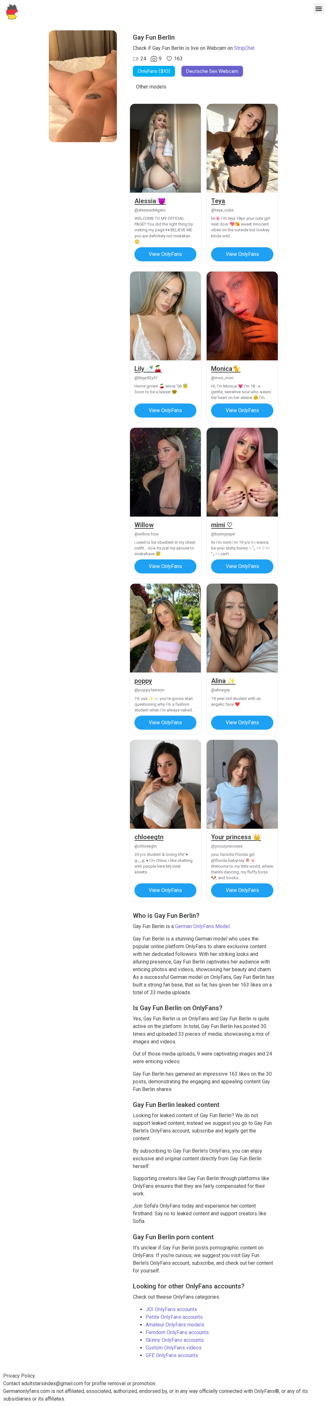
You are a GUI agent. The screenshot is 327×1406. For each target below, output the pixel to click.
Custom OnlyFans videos (174, 1348)
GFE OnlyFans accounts (172, 1355)
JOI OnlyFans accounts (171, 1309)
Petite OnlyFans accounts (174, 1317)
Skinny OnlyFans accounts (175, 1340)
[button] (318, 8)
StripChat (244, 48)
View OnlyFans (165, 254)
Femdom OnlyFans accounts (177, 1332)
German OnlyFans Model (202, 926)
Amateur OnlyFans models (175, 1325)
